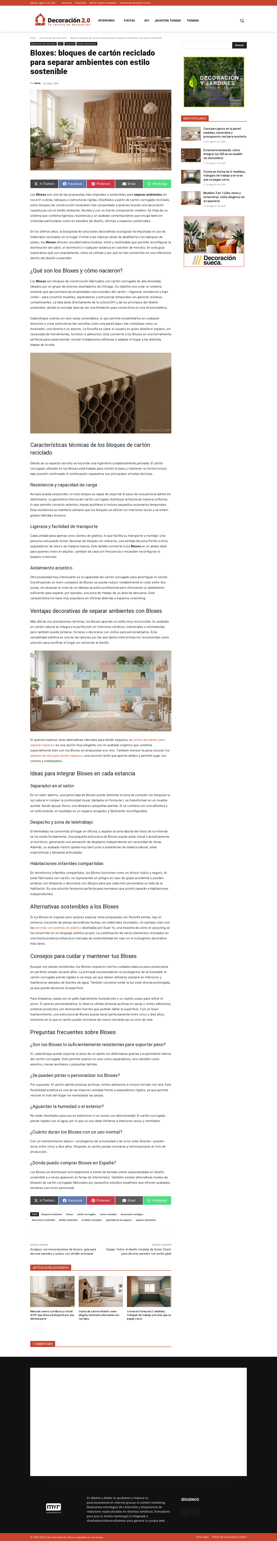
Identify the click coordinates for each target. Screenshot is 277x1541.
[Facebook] (238, 3)
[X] (244, 3)
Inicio (33, 38)
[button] (242, 20)
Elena (37, 83)
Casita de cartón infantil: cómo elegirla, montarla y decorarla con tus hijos (99, 1315)
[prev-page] (32, 1328)
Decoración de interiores (53, 38)
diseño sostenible (68, 1219)
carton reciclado (108, 1214)
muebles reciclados (92, 1219)
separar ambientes (146, 1219)
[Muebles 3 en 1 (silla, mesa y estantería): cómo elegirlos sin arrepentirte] (191, 198)
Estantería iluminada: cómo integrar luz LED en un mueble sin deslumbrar (222, 154)
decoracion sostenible (43, 1219)
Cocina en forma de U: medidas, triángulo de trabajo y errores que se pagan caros (149, 1315)
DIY (60, 43)
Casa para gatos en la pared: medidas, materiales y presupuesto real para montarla (224, 132)
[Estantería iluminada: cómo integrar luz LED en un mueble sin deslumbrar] (191, 155)
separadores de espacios (119, 1219)
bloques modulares (51, 1214)
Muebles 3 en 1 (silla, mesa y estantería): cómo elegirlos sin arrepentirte (224, 197)
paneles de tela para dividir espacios (56, 756)
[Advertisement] (138, 1422)
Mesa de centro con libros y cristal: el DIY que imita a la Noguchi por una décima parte (52, 1315)
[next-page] (39, 1328)
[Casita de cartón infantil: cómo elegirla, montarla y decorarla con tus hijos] (101, 1291)
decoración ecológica (132, 1214)
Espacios (70, 43)
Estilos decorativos (87, 43)
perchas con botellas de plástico (58, 928)
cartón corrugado (86, 1214)
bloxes (69, 1214)
